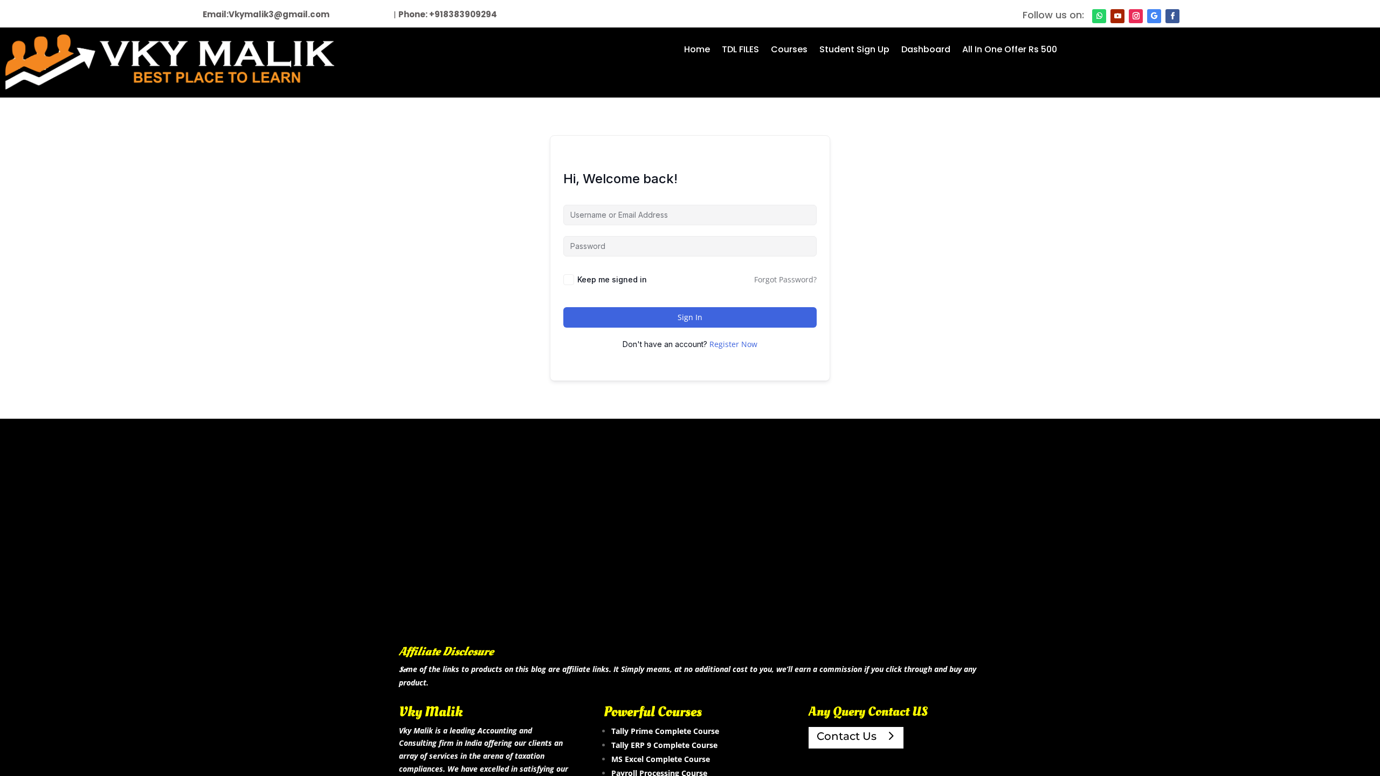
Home (697, 51)
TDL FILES (740, 51)
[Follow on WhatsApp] (1099, 16)
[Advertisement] (690, 548)
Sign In (690, 317)
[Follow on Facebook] (1172, 16)
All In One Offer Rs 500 (1009, 51)
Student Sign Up (854, 51)
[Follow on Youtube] (1117, 16)
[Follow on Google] (1154, 16)
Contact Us (847, 736)
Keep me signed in (612, 279)
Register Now (733, 344)
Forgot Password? (785, 279)
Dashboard (925, 51)
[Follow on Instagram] (1136, 16)
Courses (789, 51)
